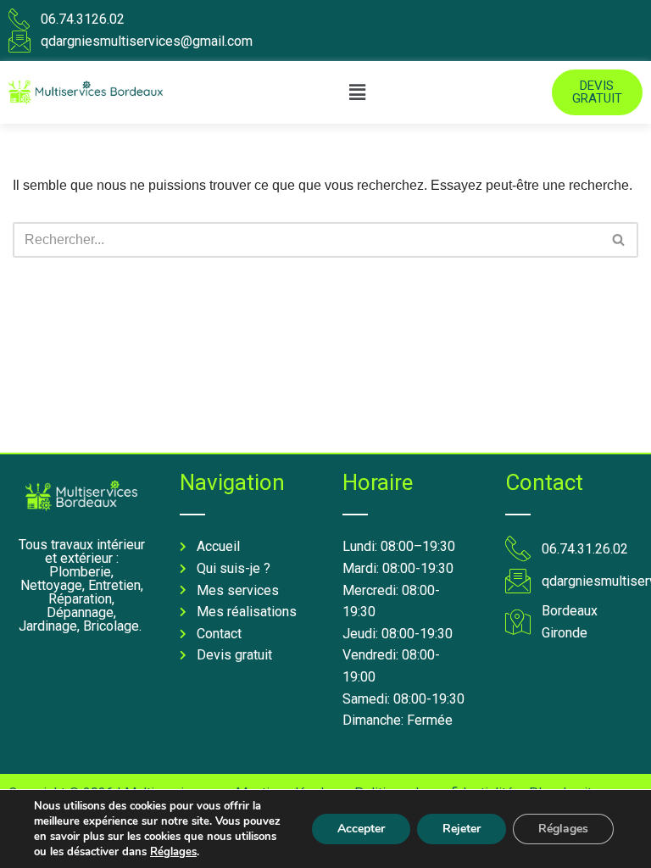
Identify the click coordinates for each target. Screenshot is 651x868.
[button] (357, 92)
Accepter (361, 829)
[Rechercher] (619, 240)
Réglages (173, 852)
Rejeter (461, 829)
